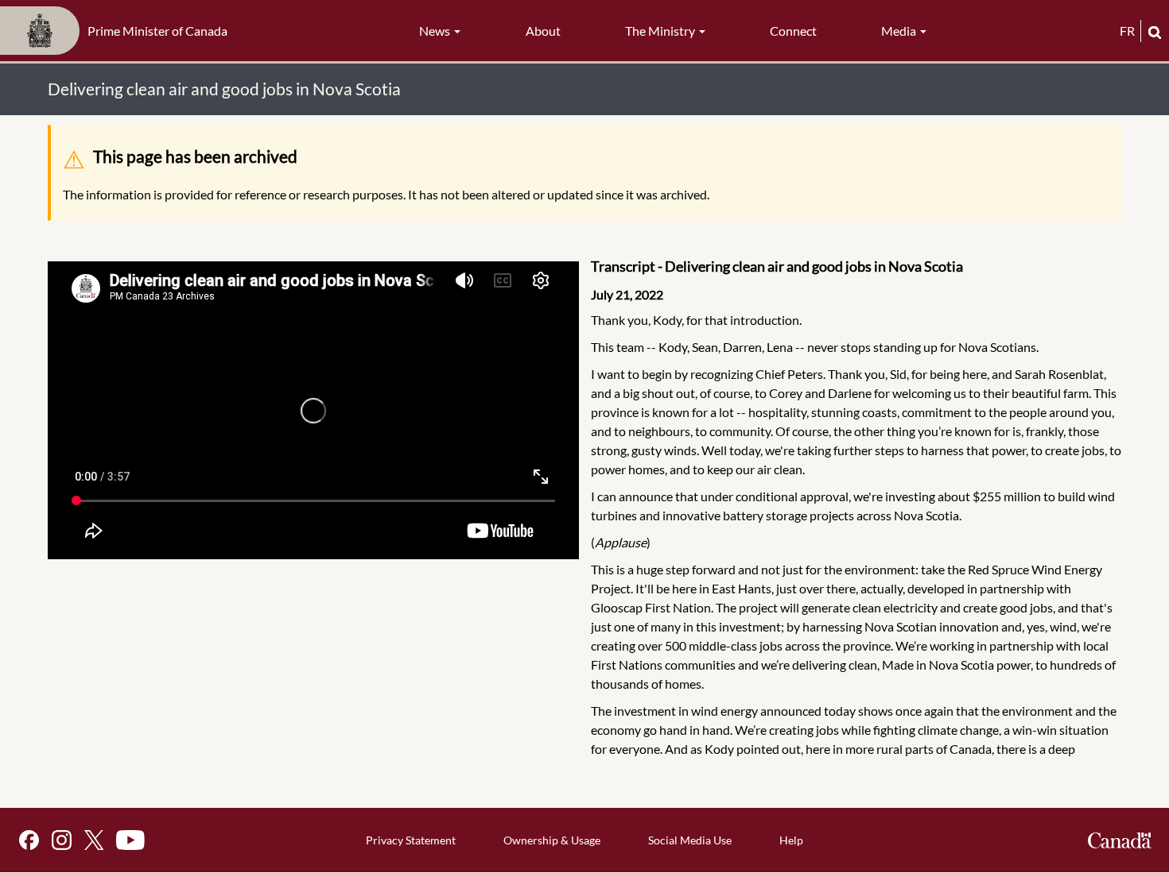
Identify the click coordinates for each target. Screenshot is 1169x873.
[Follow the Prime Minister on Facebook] (29, 840)
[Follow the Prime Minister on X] (93, 840)
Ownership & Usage (551, 840)
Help (791, 840)
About (543, 30)
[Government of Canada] (1120, 840)
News (435, 30)
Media (899, 30)
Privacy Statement (411, 840)
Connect (793, 30)
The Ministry (661, 30)
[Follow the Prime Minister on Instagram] (62, 840)
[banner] (118, 31)
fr (1127, 30)
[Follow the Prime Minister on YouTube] (130, 840)
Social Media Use (690, 840)
